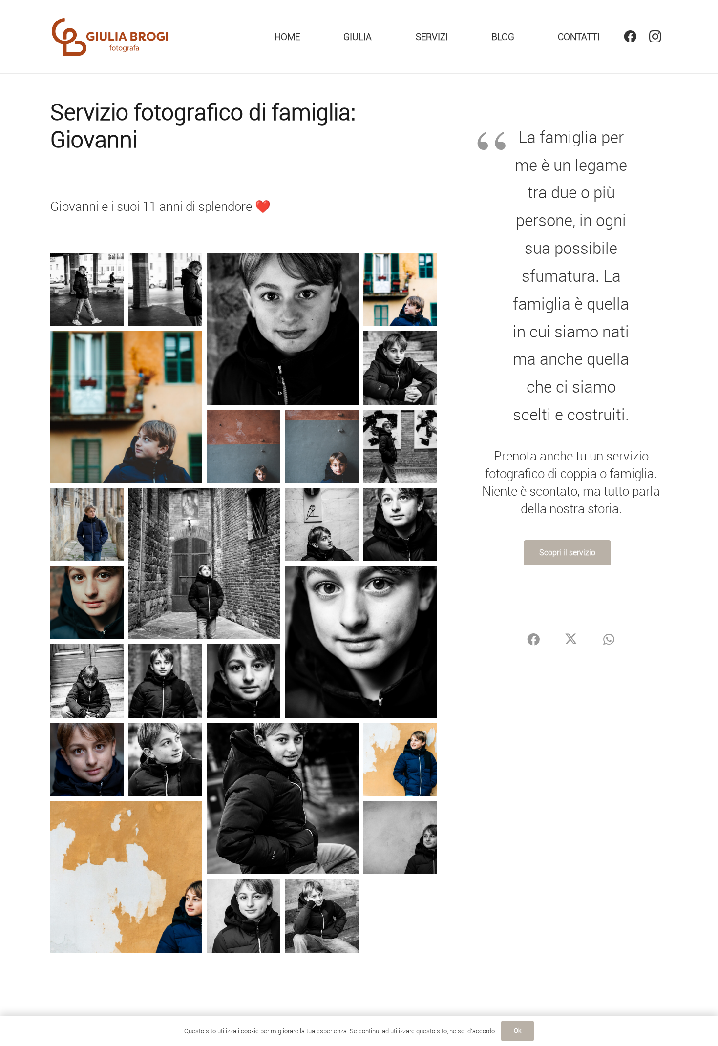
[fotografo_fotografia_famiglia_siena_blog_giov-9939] (283, 799)
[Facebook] (629, 36)
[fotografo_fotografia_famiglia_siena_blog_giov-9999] (322, 915)
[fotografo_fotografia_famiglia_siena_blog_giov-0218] (204, 564)
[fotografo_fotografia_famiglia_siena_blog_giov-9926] (165, 759)
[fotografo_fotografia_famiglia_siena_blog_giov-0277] (87, 680)
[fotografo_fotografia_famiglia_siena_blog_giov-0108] (322, 446)
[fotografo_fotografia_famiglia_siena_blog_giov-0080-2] (400, 289)
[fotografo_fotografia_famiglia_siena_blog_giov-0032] (87, 289)
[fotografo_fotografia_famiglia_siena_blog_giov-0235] (322, 524)
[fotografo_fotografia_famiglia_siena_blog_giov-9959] (400, 759)
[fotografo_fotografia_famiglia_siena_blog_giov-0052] (165, 289)
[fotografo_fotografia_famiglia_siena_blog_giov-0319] (243, 680)
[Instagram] (655, 36)
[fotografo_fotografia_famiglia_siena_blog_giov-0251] (400, 524)
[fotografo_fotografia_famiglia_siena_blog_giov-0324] (87, 759)
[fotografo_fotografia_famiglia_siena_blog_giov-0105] (243, 446)
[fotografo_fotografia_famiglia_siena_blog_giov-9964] (126, 877)
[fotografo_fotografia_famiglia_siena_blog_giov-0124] (400, 446)
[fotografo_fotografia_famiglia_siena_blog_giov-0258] (361, 642)
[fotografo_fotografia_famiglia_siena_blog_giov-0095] (400, 367)
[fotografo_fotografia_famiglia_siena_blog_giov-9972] (400, 837)
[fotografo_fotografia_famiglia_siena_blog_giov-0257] (87, 602)
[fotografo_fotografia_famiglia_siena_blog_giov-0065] (283, 329)
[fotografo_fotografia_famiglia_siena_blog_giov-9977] (243, 915)
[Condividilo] (533, 639)
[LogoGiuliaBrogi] (110, 37)
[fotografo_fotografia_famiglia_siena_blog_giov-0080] (126, 407)
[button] (456, 36)
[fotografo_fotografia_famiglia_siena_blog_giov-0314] (165, 680)
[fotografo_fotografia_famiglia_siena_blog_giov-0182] (87, 524)
